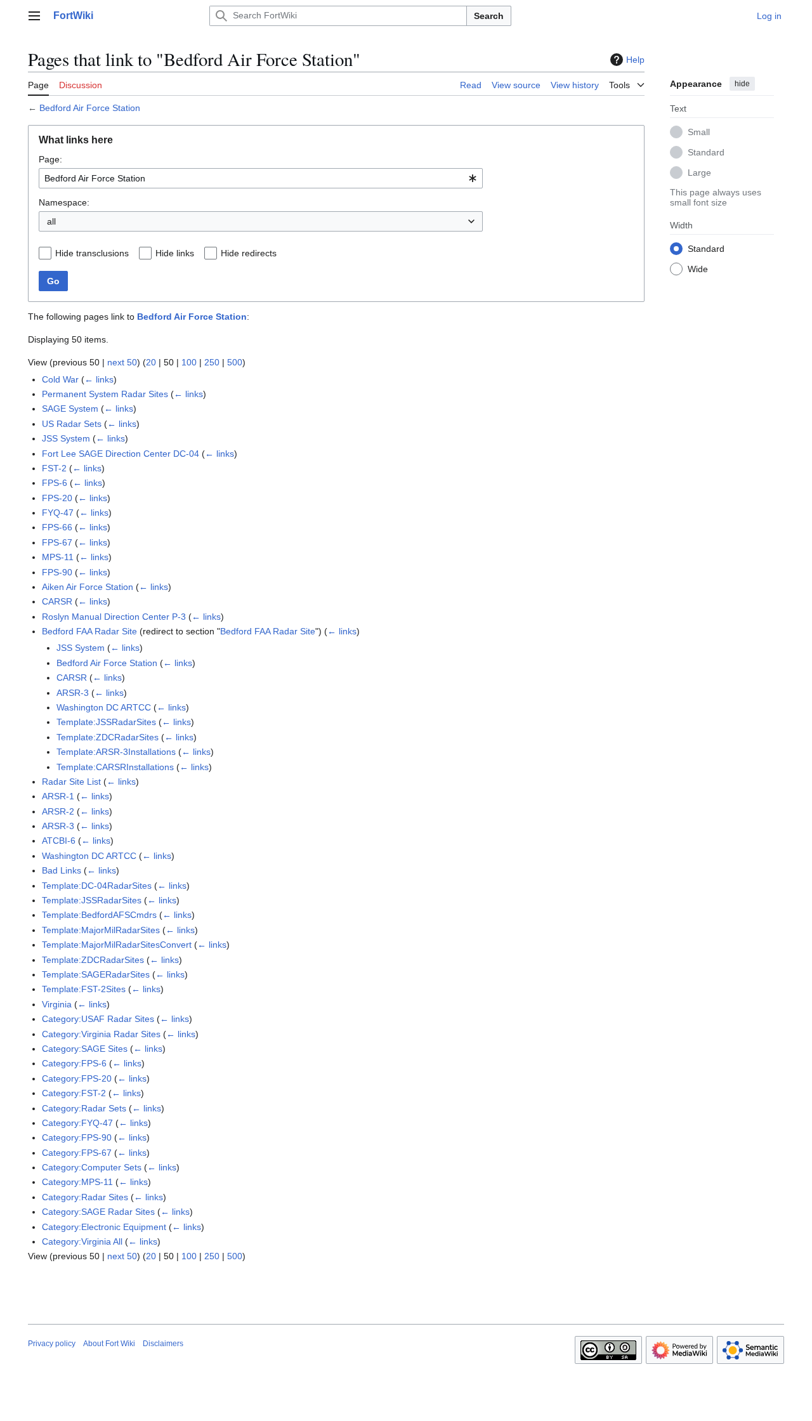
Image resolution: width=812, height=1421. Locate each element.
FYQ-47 (58, 513)
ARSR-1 (58, 796)
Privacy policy (51, 1343)
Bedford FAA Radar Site (89, 631)
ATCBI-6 (58, 840)
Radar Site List (71, 781)
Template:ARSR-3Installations (116, 752)
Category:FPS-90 (77, 1137)
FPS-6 (54, 483)
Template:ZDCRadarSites (107, 737)
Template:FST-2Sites (84, 989)
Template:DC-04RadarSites (97, 886)
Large (699, 172)
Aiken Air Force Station (87, 587)
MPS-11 (58, 557)
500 (234, 362)
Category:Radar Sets (84, 1108)
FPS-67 (57, 542)
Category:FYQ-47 (77, 1123)
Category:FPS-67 (77, 1153)
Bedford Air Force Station (89, 108)
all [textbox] (51, 221)
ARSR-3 (72, 693)
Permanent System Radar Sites (105, 394)
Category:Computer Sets (91, 1167)
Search (489, 16)
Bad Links (61, 870)
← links (99, 379)
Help (635, 60)
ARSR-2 (58, 811)
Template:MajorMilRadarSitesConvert (117, 945)
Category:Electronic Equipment (104, 1227)
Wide (698, 268)
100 (189, 362)
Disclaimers (163, 1343)
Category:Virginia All (82, 1241)
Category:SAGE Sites (85, 1049)
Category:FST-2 (74, 1093)
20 (151, 362)
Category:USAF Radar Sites (98, 1019)
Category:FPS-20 (77, 1078)
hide (742, 83)
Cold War (60, 379)
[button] (34, 16)
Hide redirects (249, 253)
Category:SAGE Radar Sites (98, 1212)
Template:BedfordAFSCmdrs (99, 915)
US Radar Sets (72, 424)
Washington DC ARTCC (103, 707)
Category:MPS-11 (77, 1182)
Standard (706, 152)
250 (211, 362)
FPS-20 (57, 498)
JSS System (66, 438)
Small (699, 131)
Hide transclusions (92, 253)
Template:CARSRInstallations (115, 767)
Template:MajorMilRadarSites (101, 930)
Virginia (57, 1004)
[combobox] (261, 178)
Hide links (174, 253)
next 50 (122, 362)
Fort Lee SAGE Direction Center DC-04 (120, 454)
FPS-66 (57, 527)
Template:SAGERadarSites (96, 974)
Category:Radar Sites (85, 1197)
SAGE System (70, 408)
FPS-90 (57, 572)
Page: (50, 159)
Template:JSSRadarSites (106, 722)
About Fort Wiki (109, 1343)
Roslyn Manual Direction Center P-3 (114, 617)
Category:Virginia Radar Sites (101, 1034)
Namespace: (64, 202)
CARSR (57, 601)
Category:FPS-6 (74, 1063)
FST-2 (54, 468)
